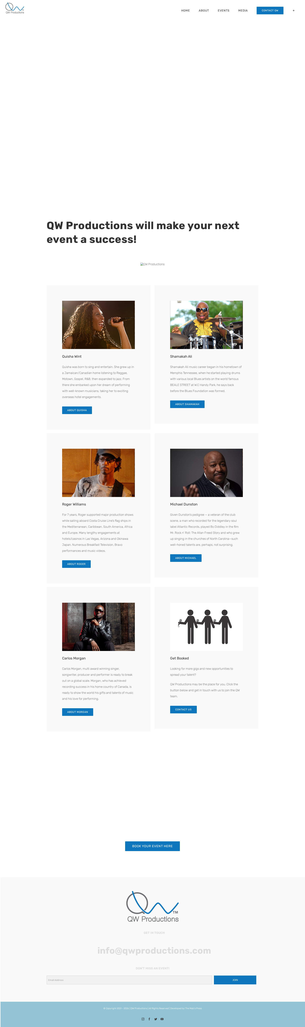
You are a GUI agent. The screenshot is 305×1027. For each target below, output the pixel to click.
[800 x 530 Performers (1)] (98, 604)
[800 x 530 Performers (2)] (206, 450)
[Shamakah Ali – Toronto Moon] (206, 302)
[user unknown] (206, 604)
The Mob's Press (193, 1008)
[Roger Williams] (98, 450)
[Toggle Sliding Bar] (294, 11)
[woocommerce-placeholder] (98, 302)
